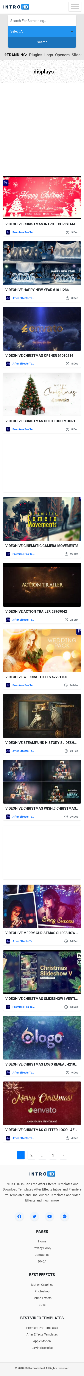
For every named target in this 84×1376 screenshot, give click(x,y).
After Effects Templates (23, 298)
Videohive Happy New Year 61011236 (37, 290)
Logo (48, 55)
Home (42, 1241)
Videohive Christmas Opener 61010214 (39, 356)
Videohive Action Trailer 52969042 (36, 611)
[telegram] (64, 1216)
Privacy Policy (42, 1248)
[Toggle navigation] (74, 7)
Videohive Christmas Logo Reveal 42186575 (44, 1064)
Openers (62, 55)
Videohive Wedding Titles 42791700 (36, 677)
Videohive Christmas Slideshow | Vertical (43, 999)
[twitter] (34, 1216)
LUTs (42, 1304)
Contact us (42, 1254)
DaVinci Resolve (42, 1348)
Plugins (35, 55)
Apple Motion (42, 1341)
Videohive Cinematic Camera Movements (41, 546)
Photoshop (42, 1291)
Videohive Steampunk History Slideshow (42, 743)
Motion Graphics (42, 1284)
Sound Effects (42, 1298)
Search (42, 42)
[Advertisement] (42, 129)
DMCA (42, 1261)
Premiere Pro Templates (23, 232)
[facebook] (19, 1216)
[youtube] (49, 1216)
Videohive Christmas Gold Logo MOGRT (40, 421)
